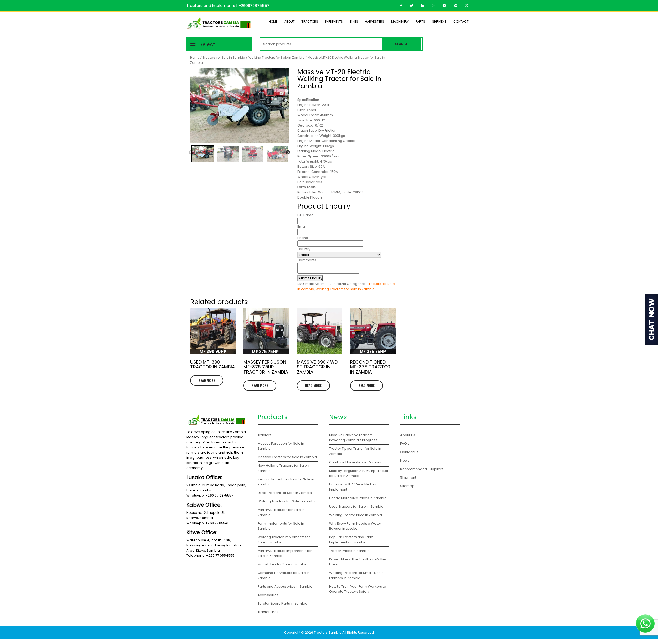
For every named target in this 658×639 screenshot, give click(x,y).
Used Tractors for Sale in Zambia (356, 506)
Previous (191, 152)
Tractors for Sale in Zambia (224, 57)
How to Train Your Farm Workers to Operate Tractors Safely (357, 589)
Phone (302, 237)
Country (303, 249)
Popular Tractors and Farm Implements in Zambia (351, 540)
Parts (420, 21)
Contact (461, 21)
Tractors (309, 21)
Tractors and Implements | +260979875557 (227, 5)
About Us (407, 435)
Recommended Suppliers (421, 468)
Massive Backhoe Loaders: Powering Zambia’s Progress (353, 438)
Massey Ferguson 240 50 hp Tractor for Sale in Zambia (358, 473)
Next (287, 152)
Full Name (305, 215)
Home (273, 21)
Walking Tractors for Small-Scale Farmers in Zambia (356, 575)
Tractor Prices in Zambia (349, 550)
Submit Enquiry (310, 278)
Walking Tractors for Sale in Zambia (276, 57)
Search (401, 44)
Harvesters (374, 21)
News (404, 460)
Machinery (400, 21)
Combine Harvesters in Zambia (355, 462)
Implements (334, 21)
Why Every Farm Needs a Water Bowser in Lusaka (355, 526)
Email (301, 226)
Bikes (354, 21)
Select (207, 44)
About (289, 21)
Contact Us (409, 451)
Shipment (439, 21)
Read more (206, 380)
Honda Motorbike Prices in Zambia (358, 498)
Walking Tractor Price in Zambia (355, 514)
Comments (306, 260)
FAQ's (404, 443)
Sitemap (407, 485)
